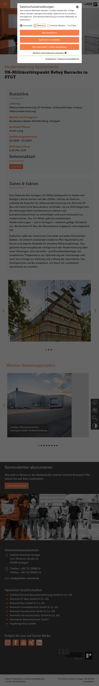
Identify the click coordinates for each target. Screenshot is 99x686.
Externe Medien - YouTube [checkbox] (63, 25)
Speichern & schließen (49, 40)
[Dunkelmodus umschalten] (77, 6)
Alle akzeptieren (49, 33)
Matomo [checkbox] (41, 25)
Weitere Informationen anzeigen (48, 53)
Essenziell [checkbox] (27, 25)
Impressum (50, 59)
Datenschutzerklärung (68, 59)
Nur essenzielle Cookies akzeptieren (49, 47)
